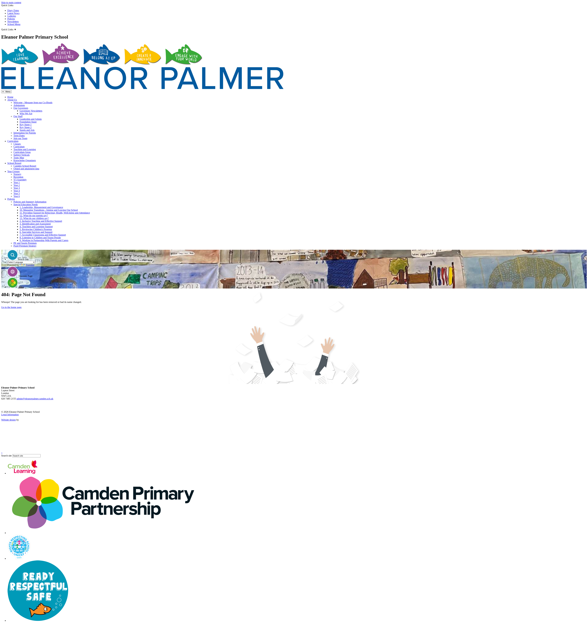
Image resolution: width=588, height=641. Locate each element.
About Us (12, 99)
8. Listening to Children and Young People (40, 237)
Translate (30, 265)
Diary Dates (13, 10)
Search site (6, 455)
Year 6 (16, 196)
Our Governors (20, 108)
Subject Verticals (21, 155)
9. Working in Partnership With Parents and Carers (44, 240)
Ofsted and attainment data (26, 168)
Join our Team (20, 138)
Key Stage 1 (26, 124)
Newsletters (13, 21)
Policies (11, 18)
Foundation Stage (28, 122)
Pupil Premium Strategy (24, 246)
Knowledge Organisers (24, 160)
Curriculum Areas (22, 152)
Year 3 (16, 188)
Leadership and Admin (31, 119)
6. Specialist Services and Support (36, 232)
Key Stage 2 (26, 127)
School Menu (13, 24)
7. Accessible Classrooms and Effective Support (43, 235)
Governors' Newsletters (31, 110)
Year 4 (16, 190)
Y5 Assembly (20, 179)
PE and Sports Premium (25, 243)
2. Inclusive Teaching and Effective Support (41, 221)
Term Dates (19, 135)
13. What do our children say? (34, 218)
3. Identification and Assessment (35, 223)
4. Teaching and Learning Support (36, 226)
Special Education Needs (25, 204)
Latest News (13, 13)
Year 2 (16, 185)
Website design (8, 420)
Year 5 (16, 193)
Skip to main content (11, 2)
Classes (17, 144)
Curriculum (12, 141)
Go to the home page (11, 307)
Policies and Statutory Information (29, 201)
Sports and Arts (27, 130)
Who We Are (26, 113)
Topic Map (18, 157)
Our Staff (18, 116)
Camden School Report (24, 166)
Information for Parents (24, 133)
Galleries (11, 16)
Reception (18, 177)
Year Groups (13, 171)
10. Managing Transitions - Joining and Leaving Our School (49, 210)
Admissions (19, 105)
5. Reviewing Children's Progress (36, 229)
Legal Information (10, 414)
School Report (14, 163)
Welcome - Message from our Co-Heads (32, 102)
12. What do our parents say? (34, 215)
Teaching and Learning (24, 149)
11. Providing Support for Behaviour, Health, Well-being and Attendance (55, 212)
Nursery (17, 174)
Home (10, 97)
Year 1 (16, 182)
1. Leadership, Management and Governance (41, 207)
